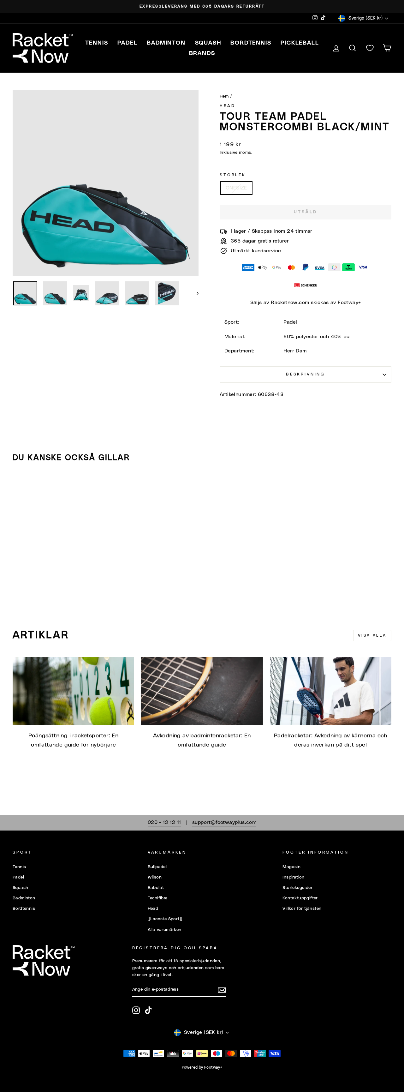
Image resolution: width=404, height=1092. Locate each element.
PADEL (127, 43)
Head (227, 106)
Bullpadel (157, 867)
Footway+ (349, 302)
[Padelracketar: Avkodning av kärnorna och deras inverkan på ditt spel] (330, 691)
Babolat (156, 887)
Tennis (19, 867)
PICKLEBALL (300, 43)
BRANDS (202, 53)
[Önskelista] (370, 48)
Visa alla (372, 635)
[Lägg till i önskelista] (20, 485)
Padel (18, 877)
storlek (233, 175)
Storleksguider (297, 887)
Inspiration (293, 877)
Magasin (291, 867)
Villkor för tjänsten (301, 908)
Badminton (24, 898)
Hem (224, 96)
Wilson (155, 877)
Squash (20, 887)
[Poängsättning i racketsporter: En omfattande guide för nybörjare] (73, 691)
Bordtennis (250, 43)
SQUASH (208, 43)
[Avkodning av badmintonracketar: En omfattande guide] (202, 691)
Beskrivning (305, 374)
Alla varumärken (164, 929)
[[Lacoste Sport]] (165, 919)
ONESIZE (236, 187)
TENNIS (96, 43)
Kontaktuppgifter (300, 898)
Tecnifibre (158, 898)
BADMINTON (166, 43)
